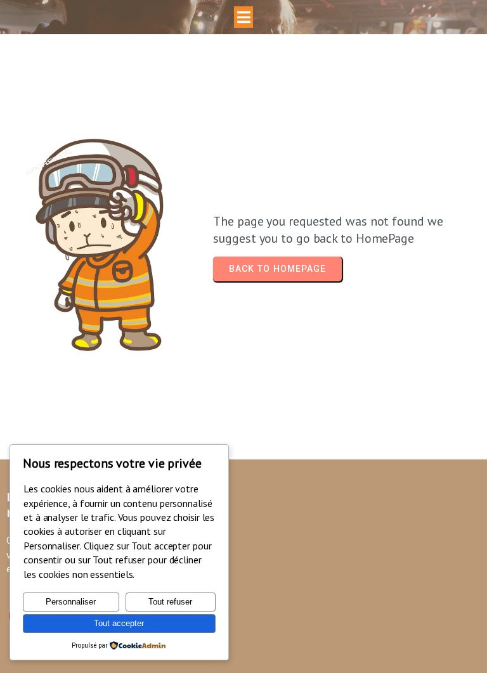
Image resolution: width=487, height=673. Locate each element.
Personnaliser (71, 601)
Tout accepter (119, 623)
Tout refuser (170, 601)
